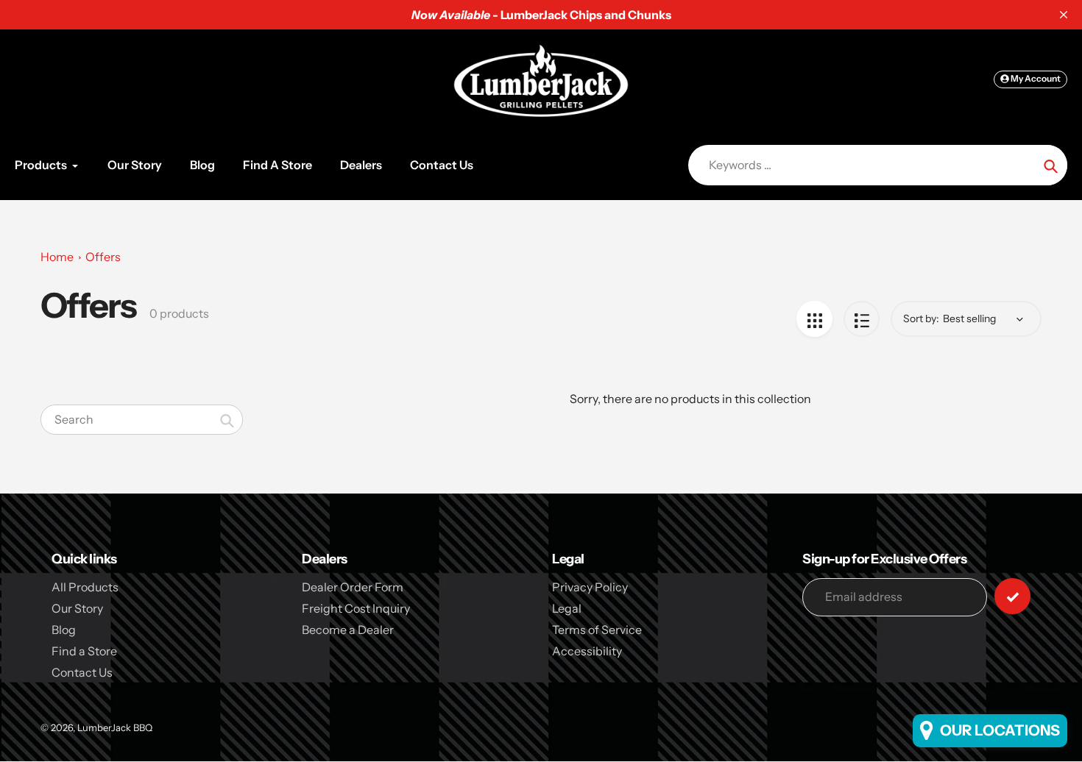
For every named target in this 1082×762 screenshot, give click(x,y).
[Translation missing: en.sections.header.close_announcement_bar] (1063, 14)
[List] (862, 319)
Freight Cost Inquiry (356, 608)
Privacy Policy (590, 587)
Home (57, 256)
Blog (64, 629)
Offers (103, 256)
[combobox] (141, 420)
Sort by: (921, 318)
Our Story (77, 608)
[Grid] (814, 319)
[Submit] (1012, 596)
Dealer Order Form (352, 587)
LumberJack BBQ (114, 727)
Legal (566, 608)
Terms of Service (597, 629)
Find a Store (84, 651)
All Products (85, 587)
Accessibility (587, 651)
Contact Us (82, 672)
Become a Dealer (348, 629)
